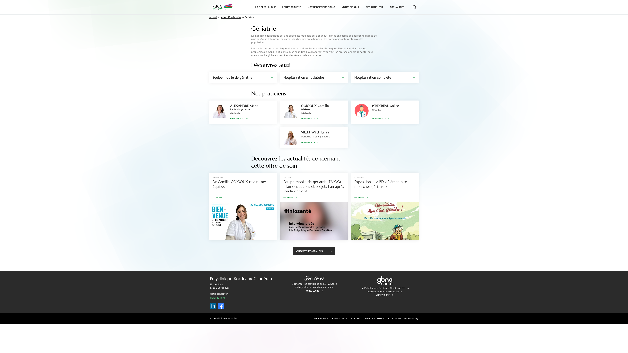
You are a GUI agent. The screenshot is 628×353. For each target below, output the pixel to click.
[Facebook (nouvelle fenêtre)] (221, 306)
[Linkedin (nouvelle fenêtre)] (213, 306)
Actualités (397, 7)
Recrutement (374, 7)
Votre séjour (350, 7)
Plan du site (356, 319)
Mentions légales (339, 319)
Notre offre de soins (321, 7)
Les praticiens (291, 7)
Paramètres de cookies (374, 319)
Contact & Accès (321, 319)
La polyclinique (265, 7)
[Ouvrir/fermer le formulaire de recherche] (414, 7)
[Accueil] (223, 7)
